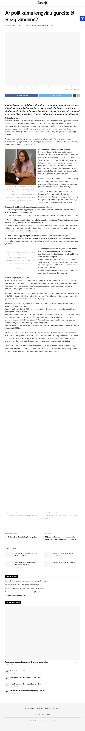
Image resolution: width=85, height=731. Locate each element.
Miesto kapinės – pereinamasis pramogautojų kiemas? (25, 563)
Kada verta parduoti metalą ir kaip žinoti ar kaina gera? (24, 588)
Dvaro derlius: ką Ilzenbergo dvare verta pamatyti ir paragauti (26, 581)
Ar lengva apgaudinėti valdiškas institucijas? (25, 677)
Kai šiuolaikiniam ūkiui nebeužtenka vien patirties (22, 584)
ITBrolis (47, 714)
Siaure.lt (52, 721)
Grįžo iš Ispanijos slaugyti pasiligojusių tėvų (25, 684)
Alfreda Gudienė (17, 25)
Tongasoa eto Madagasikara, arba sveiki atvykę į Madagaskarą (26, 662)
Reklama (39, 708)
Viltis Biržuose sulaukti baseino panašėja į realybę (27, 691)
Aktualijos (44, 25)
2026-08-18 (58, 565)
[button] (82, 18)
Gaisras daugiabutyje (17, 671)
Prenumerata (29, 708)
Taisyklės (47, 708)
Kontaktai (56, 708)
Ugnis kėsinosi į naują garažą (63, 553)
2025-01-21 (29, 25)
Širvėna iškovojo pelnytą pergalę (64, 562)
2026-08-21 (19, 558)
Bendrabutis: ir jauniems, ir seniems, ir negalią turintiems (24, 592)
